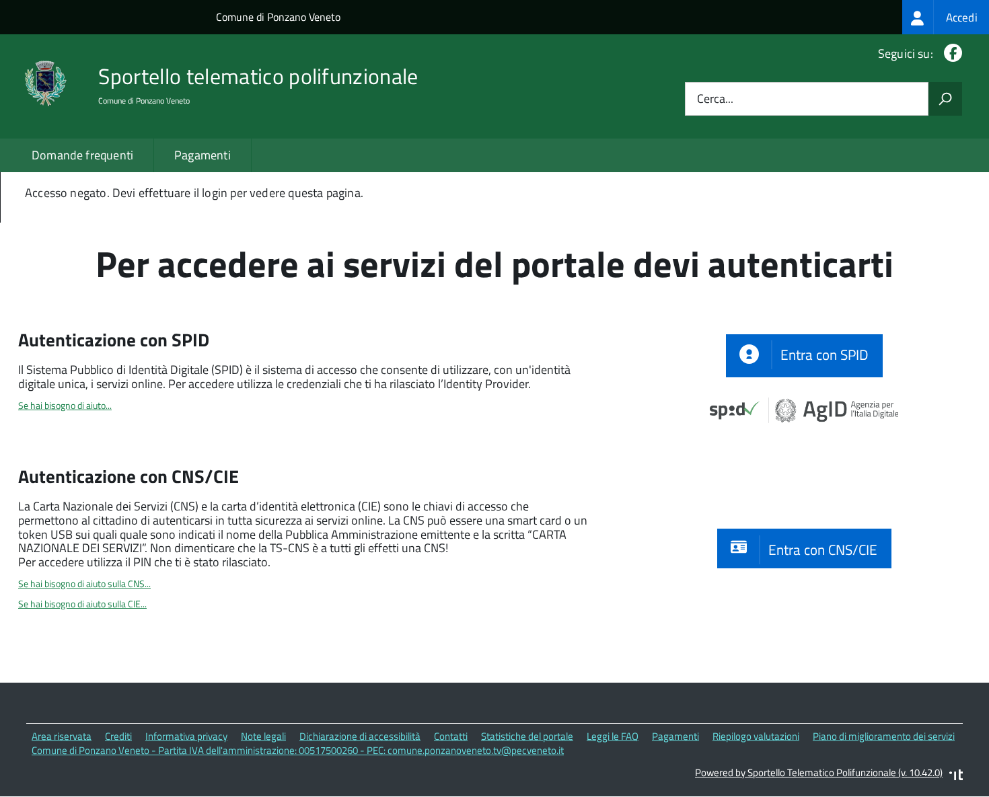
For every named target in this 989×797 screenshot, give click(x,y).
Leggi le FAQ (612, 736)
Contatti (451, 736)
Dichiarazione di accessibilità (359, 736)
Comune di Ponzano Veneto (278, 17)
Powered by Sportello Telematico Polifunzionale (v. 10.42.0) (819, 772)
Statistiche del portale (527, 736)
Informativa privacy (186, 736)
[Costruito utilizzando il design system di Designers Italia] (956, 776)
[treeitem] (945, 17)
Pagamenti (202, 155)
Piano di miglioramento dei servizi (884, 736)
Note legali (263, 736)
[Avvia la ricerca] (945, 99)
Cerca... (715, 99)
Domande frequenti (82, 155)
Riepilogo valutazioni (755, 736)
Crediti (118, 736)
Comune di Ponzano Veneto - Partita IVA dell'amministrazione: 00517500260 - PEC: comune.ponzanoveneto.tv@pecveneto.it (298, 750)
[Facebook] (950, 53)
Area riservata (61, 736)
